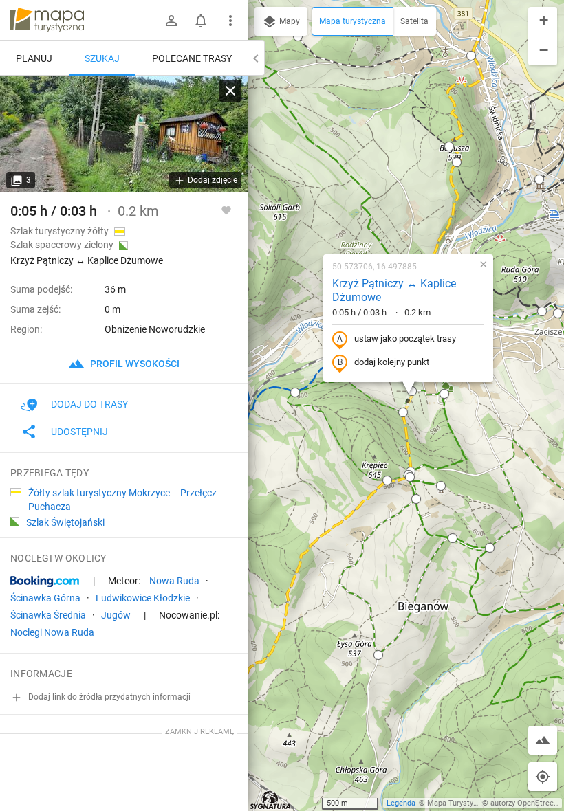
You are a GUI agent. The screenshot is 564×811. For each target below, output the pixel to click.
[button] (412, 391)
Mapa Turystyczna (458, 803)
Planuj (34, 58)
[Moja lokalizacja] (542, 776)
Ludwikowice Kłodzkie (143, 597)
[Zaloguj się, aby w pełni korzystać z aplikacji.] (226, 209)
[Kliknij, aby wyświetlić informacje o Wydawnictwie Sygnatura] (271, 800)
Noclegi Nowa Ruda (52, 632)
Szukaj (102, 58)
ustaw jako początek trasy (405, 338)
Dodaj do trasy (89, 404)
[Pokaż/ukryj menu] (230, 21)
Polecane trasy (192, 58)
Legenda (401, 803)
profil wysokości (134, 363)
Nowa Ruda (174, 580)
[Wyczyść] (230, 91)
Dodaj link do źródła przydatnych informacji (108, 697)
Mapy (288, 21)
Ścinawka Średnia (48, 615)
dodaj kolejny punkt (391, 362)
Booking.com (44, 581)
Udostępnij (79, 431)
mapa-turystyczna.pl (47, 20)
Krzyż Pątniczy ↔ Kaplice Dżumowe (394, 290)
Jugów (116, 615)
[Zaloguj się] (171, 21)
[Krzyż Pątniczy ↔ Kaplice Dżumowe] (124, 134)
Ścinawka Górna (45, 597)
